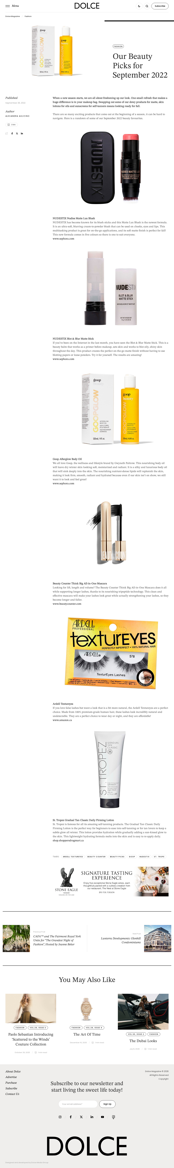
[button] (12, 6)
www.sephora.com (63, 238)
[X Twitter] (17, 133)
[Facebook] (12, 133)
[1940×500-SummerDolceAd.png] (111, 895)
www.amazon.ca (62, 720)
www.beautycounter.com (67, 604)
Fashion (28, 16)
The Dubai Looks (143, 1041)
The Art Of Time (86, 1035)
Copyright (164, 1078)
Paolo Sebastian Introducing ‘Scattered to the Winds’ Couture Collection (30, 1039)
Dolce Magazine (12, 16)
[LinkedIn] (22, 133)
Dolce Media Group (39, 1162)
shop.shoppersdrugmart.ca (68, 840)
